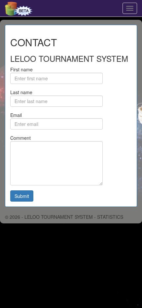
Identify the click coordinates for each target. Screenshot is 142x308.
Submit (22, 196)
